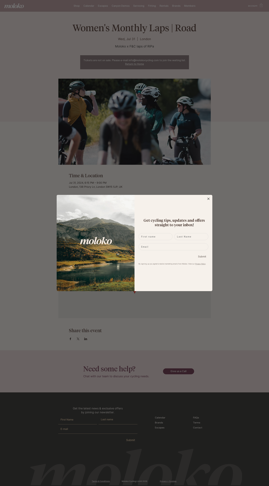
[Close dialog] (208, 198)
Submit (202, 256)
